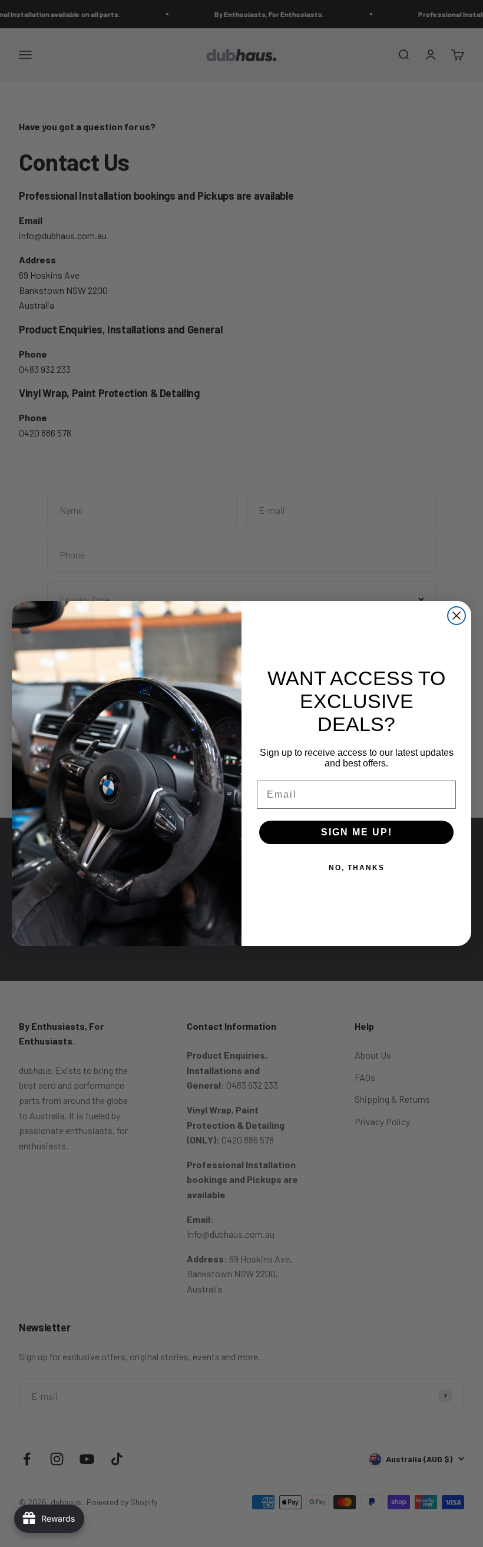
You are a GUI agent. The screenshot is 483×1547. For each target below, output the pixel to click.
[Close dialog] (456, 615)
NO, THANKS (357, 868)
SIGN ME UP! (356, 832)
